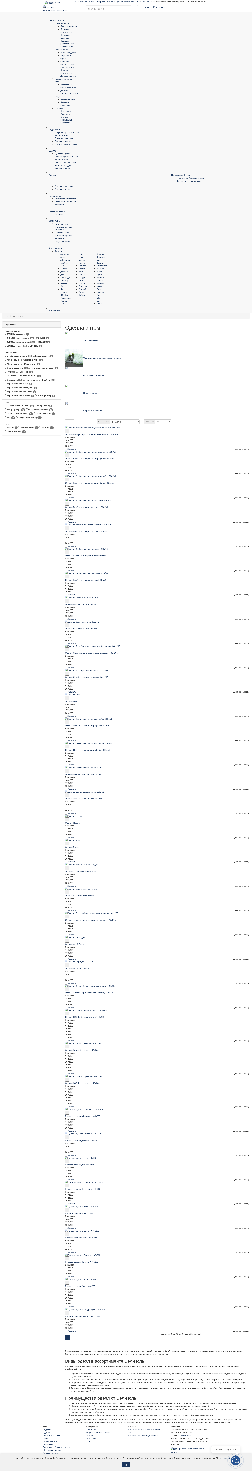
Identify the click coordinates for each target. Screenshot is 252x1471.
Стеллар (101, 253)
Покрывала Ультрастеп (65, 112)
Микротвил (43, 405)
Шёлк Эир (99, 299)
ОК (126, 1464)
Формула (101, 283)
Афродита (65, 259)
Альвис (63, 256)
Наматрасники (50, 1441)
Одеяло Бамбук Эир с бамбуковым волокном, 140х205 (91, 434)
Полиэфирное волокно (43, 367)
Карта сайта (91, 1438)
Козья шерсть (43, 355)
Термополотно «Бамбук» (39, 379)
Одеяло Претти (72, 822)
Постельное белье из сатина (68, 86)
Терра (100, 262)
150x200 (42, 337)
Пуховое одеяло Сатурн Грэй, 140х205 (83, 1316)
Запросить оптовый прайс (109, 1)
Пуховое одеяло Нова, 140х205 (80, 1213)
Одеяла (46, 1432)
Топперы (59, 214)
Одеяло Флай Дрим (74, 944)
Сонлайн (83, 289)
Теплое (47, 427)
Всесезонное (29, 427)
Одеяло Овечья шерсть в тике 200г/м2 (83, 774)
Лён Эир (64, 294)
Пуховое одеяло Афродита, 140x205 (82, 1116)
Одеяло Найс (71, 701)
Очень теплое (15, 431)
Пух (10, 371)
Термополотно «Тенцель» (21, 387)
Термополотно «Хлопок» (20, 391)
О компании (81, 1)
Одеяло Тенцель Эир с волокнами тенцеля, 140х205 (90, 919)
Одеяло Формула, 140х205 (78, 968)
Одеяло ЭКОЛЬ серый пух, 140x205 (82, 1083)
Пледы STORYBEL (63, 241)
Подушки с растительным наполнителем (67, 43)
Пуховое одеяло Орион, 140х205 (81, 1237)
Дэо (62, 274)
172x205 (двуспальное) (20, 341)
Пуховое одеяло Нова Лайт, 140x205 (82, 1188)
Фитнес (100, 268)
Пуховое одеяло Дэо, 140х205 (79, 1164)
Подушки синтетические (67, 30)
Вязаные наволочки (65, 103)
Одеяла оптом (61, 49)
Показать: (150, 421)
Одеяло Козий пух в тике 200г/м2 (81, 604)
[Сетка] (67, 421)
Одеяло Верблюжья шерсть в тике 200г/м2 (85, 555)
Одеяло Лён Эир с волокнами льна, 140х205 (86, 677)
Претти (82, 262)
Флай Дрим (99, 273)
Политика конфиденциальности (143, 1435)
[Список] (72, 421)
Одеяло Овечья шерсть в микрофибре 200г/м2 (87, 725)
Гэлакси (64, 268)
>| (82, 1337)
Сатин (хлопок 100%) (19, 413)
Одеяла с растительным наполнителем (67, 64)
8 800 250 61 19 (144, 1)
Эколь (100, 303)
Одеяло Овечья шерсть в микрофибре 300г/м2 (87, 749)
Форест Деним (100, 279)
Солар (82, 283)
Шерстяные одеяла (65, 57)
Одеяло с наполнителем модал (80, 871)
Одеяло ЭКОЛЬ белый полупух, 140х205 (84, 1016)
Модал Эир (63, 302)
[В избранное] (67, 431)
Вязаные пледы (67, 99)
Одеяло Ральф (72, 846)
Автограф (65, 253)
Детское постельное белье (69, 92)
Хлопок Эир (100, 293)
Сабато (82, 274)
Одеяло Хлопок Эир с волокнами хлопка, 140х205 (89, 992)
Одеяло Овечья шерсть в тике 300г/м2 (83, 798)
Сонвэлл (83, 286)
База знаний (128, 1)
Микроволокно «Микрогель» (22, 363)
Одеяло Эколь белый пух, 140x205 (82, 1049)
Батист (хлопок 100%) (19, 405)
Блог (88, 1441)
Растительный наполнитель (23, 375)
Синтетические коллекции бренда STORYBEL (63, 235)
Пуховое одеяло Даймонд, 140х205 (82, 1140)
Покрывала (60, 107)
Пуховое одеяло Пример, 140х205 (81, 1261)
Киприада (65, 277)
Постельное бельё (52, 1435)
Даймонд (64, 271)
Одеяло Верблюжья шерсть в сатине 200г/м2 (86, 507)
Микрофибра (15, 409)
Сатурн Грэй (82, 279)
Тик (10, 417)
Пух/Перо (25, 371)
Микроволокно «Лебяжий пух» (24, 359)
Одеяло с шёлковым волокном (79, 895)
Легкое (11, 427)
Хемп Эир (99, 287)
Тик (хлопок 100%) (29, 417)
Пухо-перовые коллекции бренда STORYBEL (63, 226)
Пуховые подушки (68, 26)
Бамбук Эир (63, 264)
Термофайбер (45, 395)
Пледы (58, 96)
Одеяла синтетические (67, 71)
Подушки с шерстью (65, 36)
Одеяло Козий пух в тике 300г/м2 (81, 628)
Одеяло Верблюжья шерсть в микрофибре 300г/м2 (89, 482)
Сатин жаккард (44, 413)
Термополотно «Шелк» (19, 395)
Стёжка (82, 294)
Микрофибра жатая (40, 409)
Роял (81, 271)
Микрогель (65, 297)
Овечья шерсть (16, 367)
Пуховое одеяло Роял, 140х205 (80, 1286)
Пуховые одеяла (68, 52)
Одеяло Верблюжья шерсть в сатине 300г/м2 (86, 531)
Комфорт (64, 280)
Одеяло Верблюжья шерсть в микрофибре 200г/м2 (89, 458)
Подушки (47, 1429)
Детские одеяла (68, 75)
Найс (81, 253)
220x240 (35, 345)
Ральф (82, 268)
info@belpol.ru (184, 1435)
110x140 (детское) (17, 333)
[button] (235, 1460)
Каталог (58, 251)
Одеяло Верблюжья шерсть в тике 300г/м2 (85, 579)
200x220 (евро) (16, 345)
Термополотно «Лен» (18, 383)
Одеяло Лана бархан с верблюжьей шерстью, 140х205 (91, 652)
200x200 (43, 341)
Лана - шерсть (63, 290)
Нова (81, 256)
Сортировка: (103, 421)
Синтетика (13, 379)
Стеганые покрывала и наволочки (66, 119)
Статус (82, 291)
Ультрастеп (102, 265)
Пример (82, 265)
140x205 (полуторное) (19, 337)
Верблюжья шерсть (18, 355)
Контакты (92, 1)
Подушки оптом (62, 23)
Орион (82, 259)
